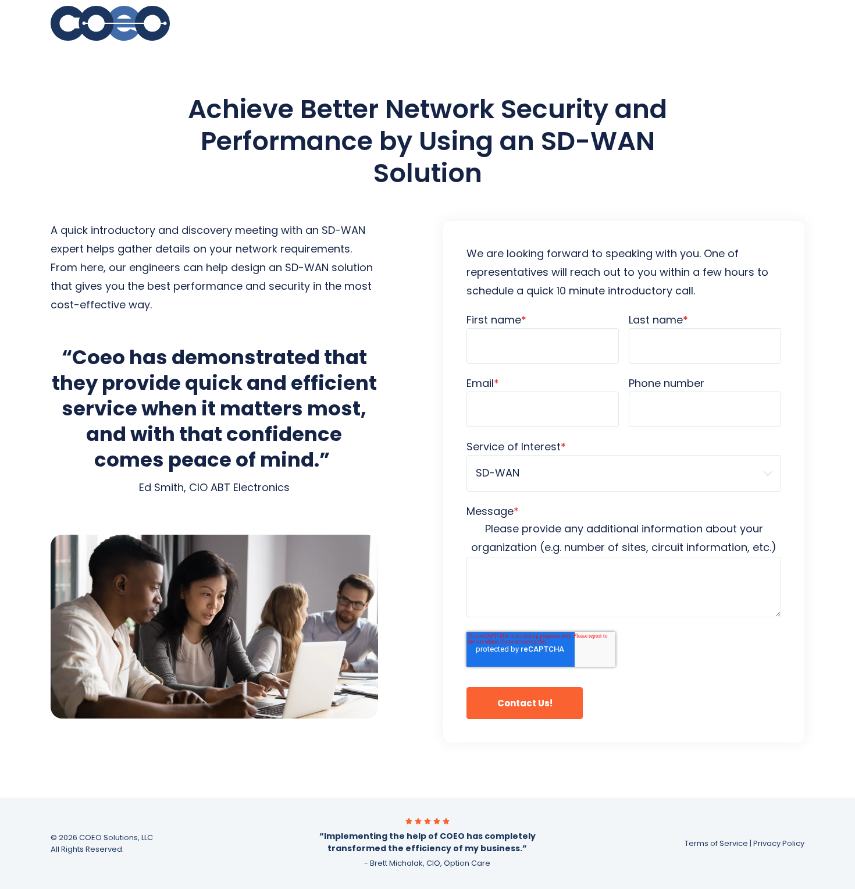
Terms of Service (716, 843)
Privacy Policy (778, 843)
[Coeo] (133, 23)
